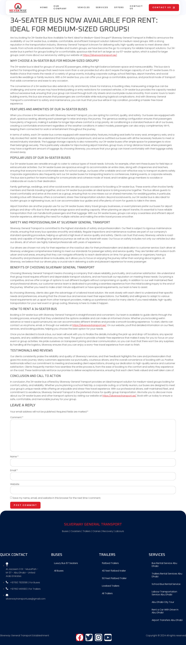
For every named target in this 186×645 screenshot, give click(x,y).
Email (14, 470)
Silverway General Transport (93, 524)
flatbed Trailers (110, 563)
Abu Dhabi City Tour (163, 602)
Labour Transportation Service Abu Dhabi (164, 593)
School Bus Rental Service (166, 584)
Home (44, 7)
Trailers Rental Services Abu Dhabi (167, 575)
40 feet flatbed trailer (114, 570)
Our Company (60, 7)
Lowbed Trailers (110, 585)
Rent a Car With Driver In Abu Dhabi (165, 611)
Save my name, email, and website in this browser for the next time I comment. (57, 498)
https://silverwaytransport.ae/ (100, 55)
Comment (16, 417)
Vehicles (84, 7)
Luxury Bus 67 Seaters (66, 563)
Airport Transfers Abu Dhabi (167, 620)
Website (14, 484)
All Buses (59, 570)
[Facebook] (79, 637)
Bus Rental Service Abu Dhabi (164, 564)
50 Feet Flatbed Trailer (114, 578)
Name (14, 456)
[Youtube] (108, 637)
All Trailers (107, 593)
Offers (119, 7)
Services (102, 7)
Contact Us (136, 7)
